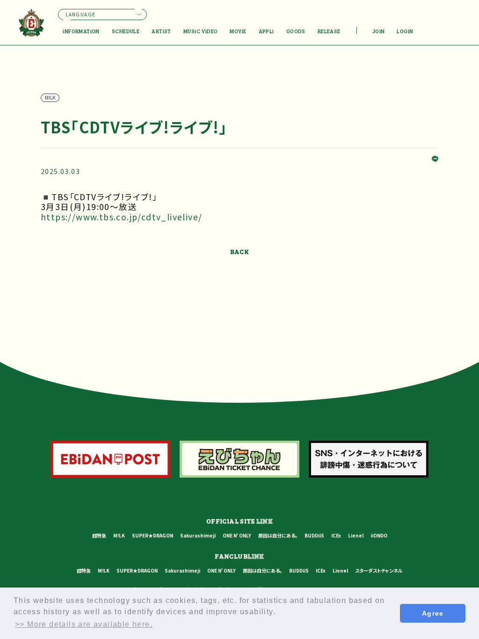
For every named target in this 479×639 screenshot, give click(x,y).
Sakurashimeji (198, 535)
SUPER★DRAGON (152, 535)
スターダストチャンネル (379, 570)
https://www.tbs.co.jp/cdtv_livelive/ (121, 217)
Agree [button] (433, 613)
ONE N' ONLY (237, 535)
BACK (239, 251)
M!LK (119, 535)
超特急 (99, 535)
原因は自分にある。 (278, 535)
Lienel (355, 535)
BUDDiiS (314, 535)
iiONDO (378, 535)
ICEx (336, 535)
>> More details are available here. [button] (83, 624)
